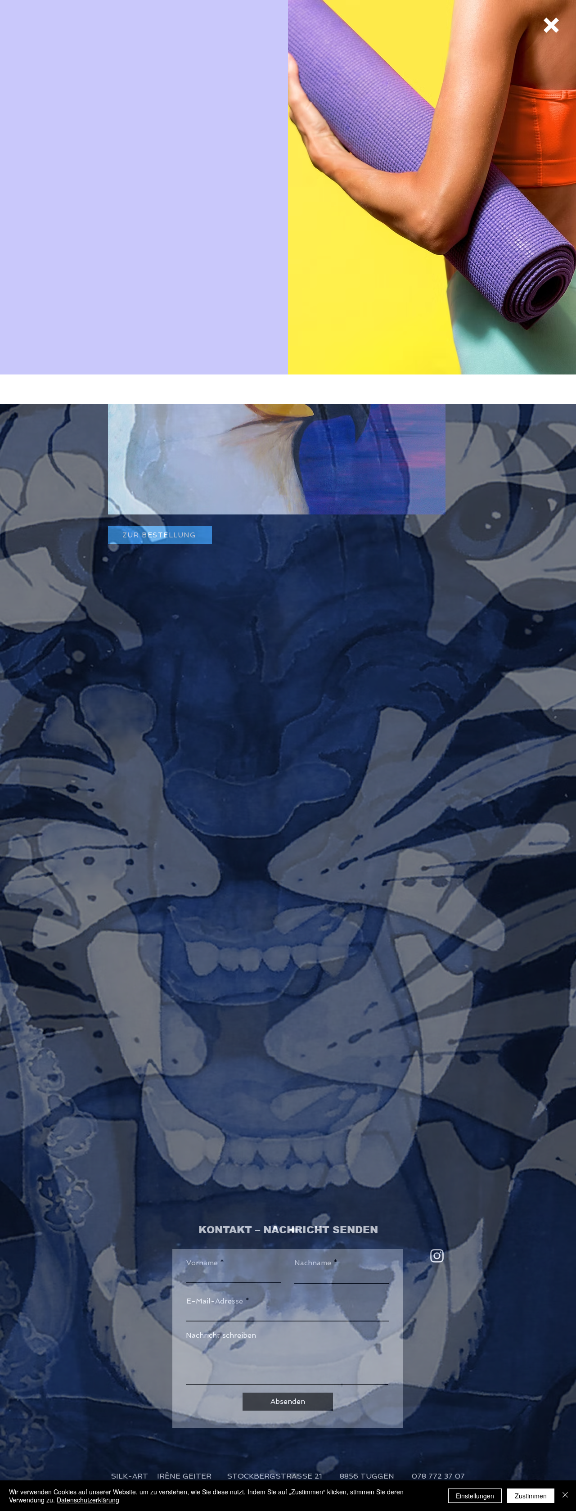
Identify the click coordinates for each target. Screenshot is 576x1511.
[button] (551, 25)
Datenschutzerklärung (88, 1499)
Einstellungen (475, 1495)
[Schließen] (565, 1496)
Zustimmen (531, 1495)
